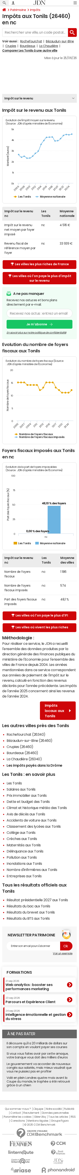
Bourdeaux (27, 45)
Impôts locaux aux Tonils (54, 711)
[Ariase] (21, 1170)
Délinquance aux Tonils (25, 851)
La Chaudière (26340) (24, 759)
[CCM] (58, 1143)
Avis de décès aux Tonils (26, 814)
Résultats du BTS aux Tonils (28, 918)
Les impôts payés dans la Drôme (34, 765)
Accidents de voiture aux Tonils (31, 820)
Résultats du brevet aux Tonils (31, 912)
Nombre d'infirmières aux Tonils (32, 869)
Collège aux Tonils (21, 832)
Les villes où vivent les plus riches (42, 627)
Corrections (18, 1120)
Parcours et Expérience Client (30, 1000)
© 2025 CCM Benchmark (39, 1124)
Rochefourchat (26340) (26, 734)
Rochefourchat (31, 41)
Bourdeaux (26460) (22, 753)
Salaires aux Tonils (21, 789)
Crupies (10, 45)
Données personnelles (55, 1113)
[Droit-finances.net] (58, 1152)
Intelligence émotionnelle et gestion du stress (35, 1015)
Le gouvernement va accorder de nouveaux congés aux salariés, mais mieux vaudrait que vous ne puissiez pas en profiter (39, 1067)
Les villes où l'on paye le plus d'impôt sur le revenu (42, 278)
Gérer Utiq (40, 1117)
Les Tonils (14, 783)
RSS (73, 1117)
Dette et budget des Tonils (28, 801)
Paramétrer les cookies (17, 1117)
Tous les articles (58, 1117)
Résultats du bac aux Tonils (28, 906)
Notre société (54, 1109)
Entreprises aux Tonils (24, 876)
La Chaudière (48, 45)
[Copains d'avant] (21, 1161)
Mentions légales (37, 1120)
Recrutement (31, 1113)
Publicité (69, 1109)
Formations (19, 972)
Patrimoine (18, 9)
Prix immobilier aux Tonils (27, 795)
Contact (15, 1113)
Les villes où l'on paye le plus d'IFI (42, 615)
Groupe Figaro (60, 1120)
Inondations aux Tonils (24, 863)
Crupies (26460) (20, 746)
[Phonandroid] (58, 1170)
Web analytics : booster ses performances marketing (28, 985)
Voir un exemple (62, 953)
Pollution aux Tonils (22, 857)
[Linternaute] (21, 1152)
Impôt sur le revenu (18, 98)
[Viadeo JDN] (58, 1161)
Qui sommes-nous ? (18, 1109)
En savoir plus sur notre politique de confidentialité (36, 332)
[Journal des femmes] (21, 1143)
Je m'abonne (36, 324)
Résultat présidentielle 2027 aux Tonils (37, 900)
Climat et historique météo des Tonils (37, 807)
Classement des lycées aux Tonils (34, 826)
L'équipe (38, 1109)
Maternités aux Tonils (24, 845)
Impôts (35, 9)
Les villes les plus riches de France (42, 264)
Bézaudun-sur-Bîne (60, 41)
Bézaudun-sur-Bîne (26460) (29, 740)
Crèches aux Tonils (22, 838)
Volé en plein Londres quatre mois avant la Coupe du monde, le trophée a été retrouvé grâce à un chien (38, 1081)
